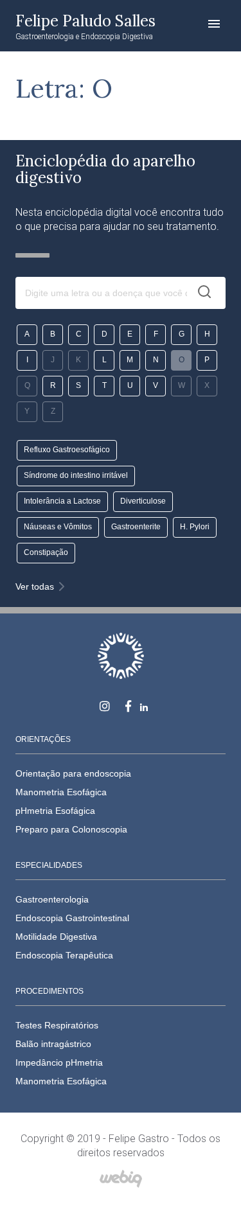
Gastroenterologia (52, 899)
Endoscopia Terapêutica (64, 955)
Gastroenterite (136, 526)
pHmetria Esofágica (55, 811)
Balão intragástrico (53, 1044)
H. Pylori (195, 526)
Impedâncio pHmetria (59, 1062)
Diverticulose (143, 501)
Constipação (46, 552)
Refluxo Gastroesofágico (67, 449)
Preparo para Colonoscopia (71, 829)
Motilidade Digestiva (56, 936)
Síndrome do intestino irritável (76, 475)
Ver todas (34, 586)
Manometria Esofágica (61, 792)
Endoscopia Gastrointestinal (72, 918)
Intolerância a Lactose (62, 501)
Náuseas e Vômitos (58, 526)
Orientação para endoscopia (73, 773)
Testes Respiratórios (56, 1025)
